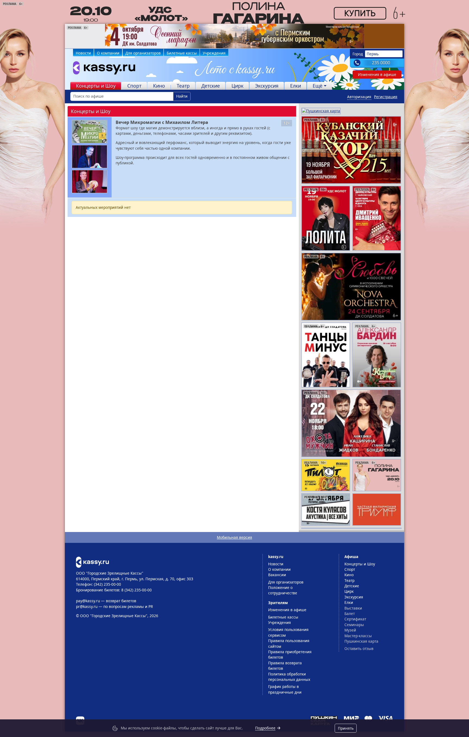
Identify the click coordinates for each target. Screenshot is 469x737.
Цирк (237, 85)
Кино (159, 85)
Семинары (354, 624)
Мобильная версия (234, 537)
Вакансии (277, 574)
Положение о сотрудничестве (282, 590)
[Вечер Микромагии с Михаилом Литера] (89, 131)
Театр (183, 85)
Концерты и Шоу (96, 85)
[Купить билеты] (92, 561)
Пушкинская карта (361, 641)
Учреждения (214, 53)
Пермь (373, 53)
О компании (108, 53)
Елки (295, 85)
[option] (234, 36)
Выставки (353, 608)
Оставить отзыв (358, 648)
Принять (346, 728)
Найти (182, 96)
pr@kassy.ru (86, 606)
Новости (83, 53)
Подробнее (265, 727)
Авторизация (359, 96)
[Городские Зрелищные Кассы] (101, 69)
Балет (349, 613)
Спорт (134, 85)
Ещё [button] (317, 85)
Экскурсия (266, 85)
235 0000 (381, 63)
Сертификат (355, 618)
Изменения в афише (377, 74)
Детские (210, 85)
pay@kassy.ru (88, 600)
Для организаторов (143, 53)
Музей (350, 630)
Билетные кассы (182, 53)
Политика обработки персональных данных (289, 676)
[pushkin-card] (321, 110)
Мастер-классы (358, 635)
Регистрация (385, 96)
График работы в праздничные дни (285, 689)
